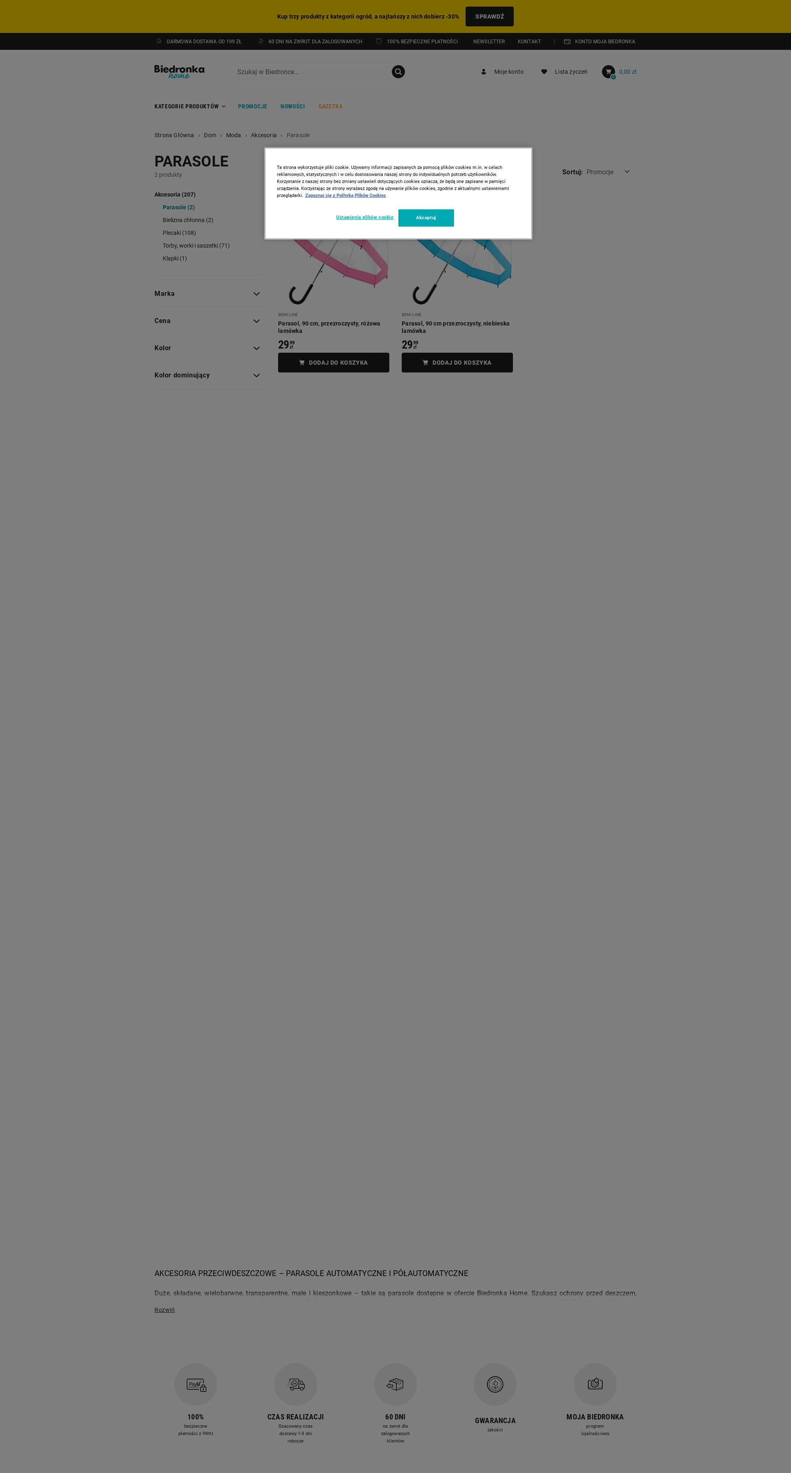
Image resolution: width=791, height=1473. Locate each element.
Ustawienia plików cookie (365, 217)
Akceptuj (426, 217)
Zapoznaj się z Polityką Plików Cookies (345, 195)
